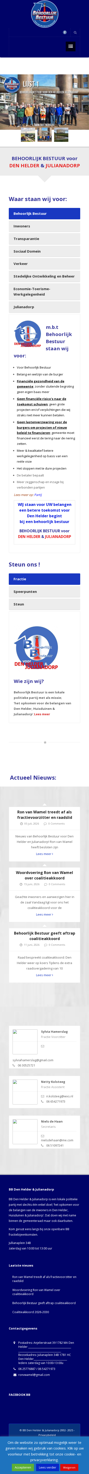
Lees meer (42, 714)
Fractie (20, 578)
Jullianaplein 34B (20, 1243)
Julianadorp (24, 306)
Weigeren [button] (69, 1467)
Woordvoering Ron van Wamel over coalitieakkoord (44, 875)
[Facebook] (65, 32)
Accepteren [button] (23, 1467)
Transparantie (26, 238)
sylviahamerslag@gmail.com (33, 1060)
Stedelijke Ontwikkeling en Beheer (44, 276)
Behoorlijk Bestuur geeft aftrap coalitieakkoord (44, 936)
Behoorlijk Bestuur (30, 213)
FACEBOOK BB (19, 1394)
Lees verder (47, 1467)
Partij (38, 495)
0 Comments (56, 823)
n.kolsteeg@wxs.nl (59, 1096)
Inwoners (22, 226)
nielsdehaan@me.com (57, 1140)
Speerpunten (25, 591)
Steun (19, 604)
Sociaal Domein (27, 251)
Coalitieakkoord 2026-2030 (30, 1312)
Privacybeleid (47, 1435)
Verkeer (21, 263)
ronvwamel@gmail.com (34, 1375)
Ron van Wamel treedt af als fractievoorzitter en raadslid (44, 814)
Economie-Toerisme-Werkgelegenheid (32, 291)
